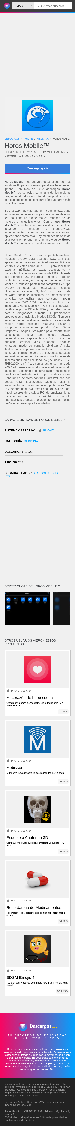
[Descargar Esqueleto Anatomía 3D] (37, 809)
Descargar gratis (37, 168)
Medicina (31, 441)
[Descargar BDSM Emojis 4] (37, 949)
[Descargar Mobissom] (37, 739)
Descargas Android (15, 1102)
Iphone (48, 430)
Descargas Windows (39, 1102)
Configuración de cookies (19, 1120)
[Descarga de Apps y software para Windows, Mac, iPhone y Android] (6, 6)
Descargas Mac (22, 1104)
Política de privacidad (51, 1117)
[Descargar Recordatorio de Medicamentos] (37, 879)
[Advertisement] (37, 45)
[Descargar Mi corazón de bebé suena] (37, 669)
